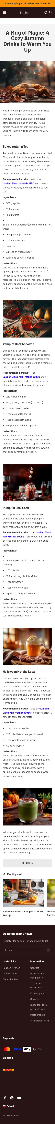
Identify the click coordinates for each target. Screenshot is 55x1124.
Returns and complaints (37, 975)
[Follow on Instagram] (12, 1098)
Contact (34, 967)
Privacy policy (38, 993)
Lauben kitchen (11, 967)
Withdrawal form (39, 1020)
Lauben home (10, 973)
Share (29, 862)
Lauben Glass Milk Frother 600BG (21, 376)
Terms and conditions (36, 985)
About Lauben (10, 979)
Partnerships (37, 1014)
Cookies (34, 998)
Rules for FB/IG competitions (38, 1006)
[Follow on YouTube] (19, 1098)
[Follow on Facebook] (5, 1098)
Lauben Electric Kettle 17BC (18, 183)
